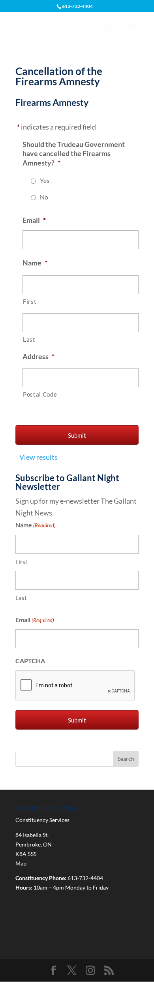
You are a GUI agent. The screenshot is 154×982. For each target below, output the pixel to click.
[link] (53, 971)
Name (35, 262)
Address (38, 356)
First (29, 301)
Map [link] (20, 863)
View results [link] (38, 457)
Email (34, 220)
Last (29, 339)
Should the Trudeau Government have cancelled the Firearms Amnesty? (74, 153)
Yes (44, 180)
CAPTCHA (30, 660)
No (44, 197)
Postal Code (40, 394)
